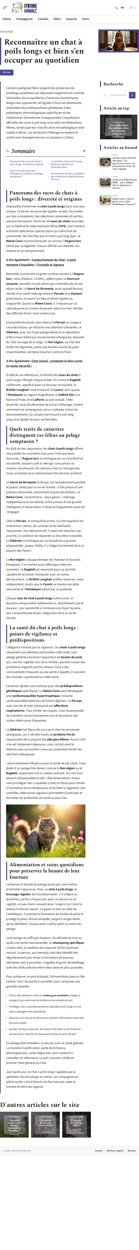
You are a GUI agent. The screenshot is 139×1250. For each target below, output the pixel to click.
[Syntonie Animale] (24, 7)
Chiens (115, 177)
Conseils (14, 1117)
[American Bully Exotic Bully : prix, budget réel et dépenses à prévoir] (105, 183)
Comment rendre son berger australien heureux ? (14, 1125)
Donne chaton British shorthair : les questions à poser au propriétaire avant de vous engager (124, 163)
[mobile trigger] (6, 7)
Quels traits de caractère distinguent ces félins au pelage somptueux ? (26, 173)
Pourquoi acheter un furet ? (76, 1122)
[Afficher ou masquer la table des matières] (60, 151)
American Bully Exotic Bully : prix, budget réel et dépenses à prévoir (125, 184)
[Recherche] (116, 8)
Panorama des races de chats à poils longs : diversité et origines (26, 163)
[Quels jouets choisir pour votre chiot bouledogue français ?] (105, 200)
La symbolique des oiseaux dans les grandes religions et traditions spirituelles (118, 132)
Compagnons (45, 1117)
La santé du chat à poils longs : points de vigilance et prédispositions (67, 164)
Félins (7, 72)
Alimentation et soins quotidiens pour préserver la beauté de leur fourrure (68, 176)
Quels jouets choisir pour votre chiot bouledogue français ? (124, 201)
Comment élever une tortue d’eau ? (45, 1124)
